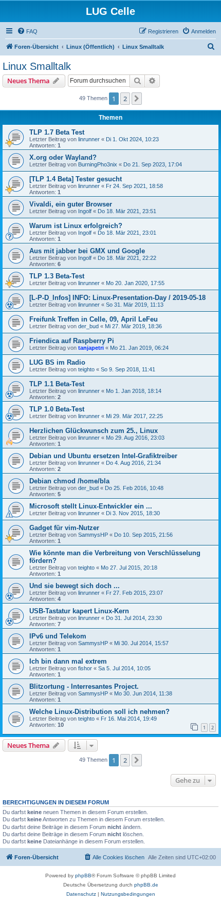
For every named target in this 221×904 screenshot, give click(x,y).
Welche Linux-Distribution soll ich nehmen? (99, 711)
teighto (86, 369)
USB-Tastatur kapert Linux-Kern (79, 611)
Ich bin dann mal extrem (68, 661)
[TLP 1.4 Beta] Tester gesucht (75, 179)
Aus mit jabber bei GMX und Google (87, 251)
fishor (85, 668)
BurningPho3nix (97, 164)
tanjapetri (91, 348)
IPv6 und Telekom (57, 636)
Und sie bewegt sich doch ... (74, 586)
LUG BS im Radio (57, 362)
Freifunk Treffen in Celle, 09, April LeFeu (93, 319)
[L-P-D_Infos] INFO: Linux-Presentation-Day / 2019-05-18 (117, 298)
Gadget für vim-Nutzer (64, 528)
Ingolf (84, 211)
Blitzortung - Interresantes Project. (84, 686)
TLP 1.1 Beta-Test (56, 384)
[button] (137, 98)
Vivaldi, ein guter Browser (70, 204)
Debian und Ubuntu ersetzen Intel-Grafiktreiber (103, 456)
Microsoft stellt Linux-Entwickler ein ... (90, 506)
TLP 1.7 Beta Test (56, 132)
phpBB (83, 875)
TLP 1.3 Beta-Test (56, 276)
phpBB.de (146, 885)
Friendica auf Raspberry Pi (71, 341)
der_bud (88, 326)
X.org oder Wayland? (63, 157)
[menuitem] (27, 31)
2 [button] (125, 98)
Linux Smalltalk (37, 66)
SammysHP (93, 535)
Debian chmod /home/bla (69, 481)
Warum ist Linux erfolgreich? (75, 226)
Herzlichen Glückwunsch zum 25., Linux (93, 431)
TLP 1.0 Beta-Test (56, 409)
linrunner (89, 139)
